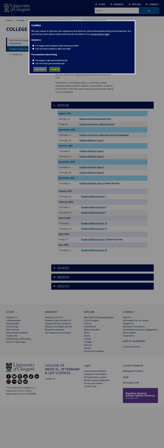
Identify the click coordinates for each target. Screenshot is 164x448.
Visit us (87, 323)
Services (88, 345)
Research (119, 4)
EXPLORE (89, 312)
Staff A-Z (127, 317)
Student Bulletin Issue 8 (93, 207)
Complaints (128, 335)
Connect (154, 4)
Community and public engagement (140, 329)
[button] (102, 105)
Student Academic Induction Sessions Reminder (104, 135)
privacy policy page (100, 34)
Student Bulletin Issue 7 (93, 196)
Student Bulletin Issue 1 (91, 140)
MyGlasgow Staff (131, 382)
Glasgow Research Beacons (58, 323)
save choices (40, 69)
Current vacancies (131, 346)
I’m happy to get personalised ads (51, 60)
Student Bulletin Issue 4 (91, 167)
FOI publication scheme (95, 377)
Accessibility (90, 326)
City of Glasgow (91, 320)
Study (102, 4)
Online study (12, 326)
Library (87, 348)
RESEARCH (51, 312)
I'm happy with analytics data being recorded (56, 45)
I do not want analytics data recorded (53, 48)
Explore (136, 4)
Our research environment (58, 332)
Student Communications (21, 49)
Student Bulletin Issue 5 (91, 172)
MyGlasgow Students (133, 371)
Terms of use (90, 386)
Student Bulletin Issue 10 (94, 223)
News (86, 332)
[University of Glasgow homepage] (17, 7)
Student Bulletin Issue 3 (91, 156)
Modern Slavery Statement (97, 380)
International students (17, 332)
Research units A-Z (54, 317)
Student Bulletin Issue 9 (93, 212)
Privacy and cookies (93, 383)
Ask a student (129, 332)
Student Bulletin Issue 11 (94, 228)
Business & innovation (134, 326)
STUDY (10, 312)
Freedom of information (95, 374)
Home (9, 20)
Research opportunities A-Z (58, 320)
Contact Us (17, 54)
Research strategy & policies (58, 326)
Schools (87, 338)
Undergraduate (13, 320)
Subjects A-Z (12, 317)
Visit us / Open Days (15, 341)
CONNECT (129, 312)
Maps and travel (92, 329)
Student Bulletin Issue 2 (91, 151)
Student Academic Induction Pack (97, 124)
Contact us (50, 378)
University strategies (94, 351)
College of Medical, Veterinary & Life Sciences (62, 369)
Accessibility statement (95, 371)
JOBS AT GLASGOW (134, 341)
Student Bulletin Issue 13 (94, 250)
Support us (128, 323)
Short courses (12, 329)
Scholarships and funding (18, 338)
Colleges (20, 20)
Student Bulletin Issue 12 (94, 239)
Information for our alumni (136, 320)
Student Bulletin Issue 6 (91, 183)
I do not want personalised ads (50, 63)
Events (87, 335)
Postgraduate (12, 323)
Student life (11, 335)
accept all (55, 69)
